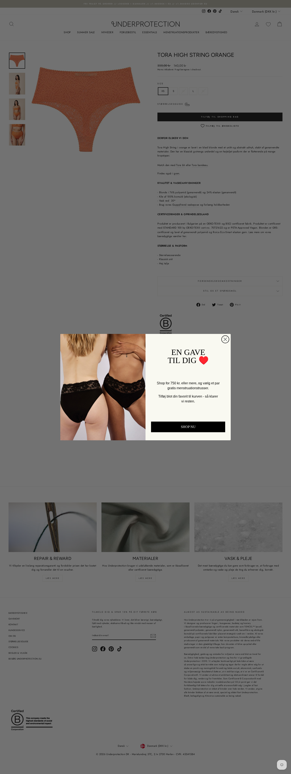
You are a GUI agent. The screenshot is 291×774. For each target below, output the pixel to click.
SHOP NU (188, 427)
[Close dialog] (225, 339)
